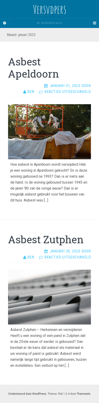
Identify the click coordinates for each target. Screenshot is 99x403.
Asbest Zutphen (46, 239)
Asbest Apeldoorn (33, 67)
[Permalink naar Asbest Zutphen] (49, 297)
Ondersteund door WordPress (27, 393)
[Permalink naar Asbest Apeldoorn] (49, 131)
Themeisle (83, 393)
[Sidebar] (4, 23)
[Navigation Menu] (94, 23)
